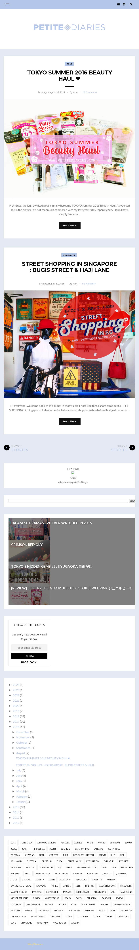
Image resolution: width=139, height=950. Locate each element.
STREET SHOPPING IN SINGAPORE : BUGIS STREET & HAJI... (56, 765)
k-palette (97, 879)
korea (54, 885)
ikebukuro (92, 873)
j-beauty (107, 873)
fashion (30, 867)
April (19, 786)
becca (13, 848)
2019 (16, 711)
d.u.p (65, 855)
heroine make (42, 873)
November (23, 737)
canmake (98, 848)
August (20, 753)
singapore (74, 910)
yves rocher (59, 922)
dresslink (47, 861)
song (113, 910)
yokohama (42, 922)
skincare (89, 910)
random (106, 898)
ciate (41, 855)
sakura (62, 904)
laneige (66, 885)
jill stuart (65, 879)
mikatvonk (100, 892)
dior (122, 855)
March (20, 791)
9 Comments (89, 283)
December (23, 732)
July (18, 770)
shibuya (104, 904)
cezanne (29, 855)
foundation (46, 867)
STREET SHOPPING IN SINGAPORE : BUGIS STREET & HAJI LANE (69, 267)
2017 (16, 721)
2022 (16, 695)
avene (90, 842)
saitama (49, 904)
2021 (16, 700)
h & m (104, 867)
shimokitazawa (121, 904)
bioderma (39, 848)
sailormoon (33, 904)
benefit (25, 848)
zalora (75, 922)
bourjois (65, 848)
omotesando (52, 898)
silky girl (59, 910)
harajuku (15, 873)
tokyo (68, 916)
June (19, 775)
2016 (16, 726)
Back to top (123, 944)
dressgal (32, 861)
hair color (127, 867)
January (21, 801)
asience (78, 842)
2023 (16, 690)
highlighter (61, 873)
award (101, 842)
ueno (13, 922)
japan (52, 879)
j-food (14, 879)
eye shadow (92, 861)
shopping (69, 255)
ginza (69, 867)
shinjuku (15, 910)
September (23, 747)
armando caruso (46, 842)
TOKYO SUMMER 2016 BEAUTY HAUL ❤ (69, 75)
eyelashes (109, 861)
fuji (59, 867)
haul (69, 63)
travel (108, 916)
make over (126, 885)
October (21, 742)
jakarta (40, 879)
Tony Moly (26, 842)
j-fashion (121, 873)
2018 (16, 716)
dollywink (16, 861)
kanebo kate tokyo (20, 885)
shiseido (29, 910)
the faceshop (38, 916)
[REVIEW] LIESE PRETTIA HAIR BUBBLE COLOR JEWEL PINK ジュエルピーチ (71, 588)
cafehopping (82, 848)
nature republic (19, 898)
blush (52, 848)
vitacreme (26, 922)
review (119, 898)
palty (79, 898)
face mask (15, 867)
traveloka (123, 916)
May (19, 780)
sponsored (127, 910)
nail (113, 892)
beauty (128, 842)
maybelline (52, 892)
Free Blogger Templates (60, 944)
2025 (16, 684)
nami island (126, 892)
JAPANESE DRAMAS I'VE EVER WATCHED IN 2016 (51, 523)
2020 (16, 705)
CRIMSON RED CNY (27, 544)
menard (67, 892)
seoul (74, 904)
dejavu (102, 855)
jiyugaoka (81, 879)
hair (114, 867)
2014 (16, 812)
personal (92, 898)
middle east (82, 892)
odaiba (36, 898)
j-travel (26, 879)
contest (53, 855)
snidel (102, 910)
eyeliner (123, 861)
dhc (113, 855)
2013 (16, 817)
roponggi (16, 904)
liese (77, 885)
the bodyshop (18, 916)
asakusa (65, 842)
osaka (67, 898)
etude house (74, 861)
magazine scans (106, 885)
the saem (55, 916)
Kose (13, 842)
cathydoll (114, 848)
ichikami (77, 873)
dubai (60, 861)
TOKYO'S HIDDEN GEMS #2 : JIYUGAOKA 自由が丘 (51, 566)
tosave (96, 916)
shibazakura (88, 904)
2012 (16, 822)
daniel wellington (83, 855)
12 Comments (90, 92)
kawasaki (41, 885)
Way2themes (35, 944)
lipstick (89, 885)
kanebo (111, 879)
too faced (82, 916)
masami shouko (18, 892)
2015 (16, 807)
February (22, 796)
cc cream (15, 855)
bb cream (115, 842)
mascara (36, 892)
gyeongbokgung (86, 867)
